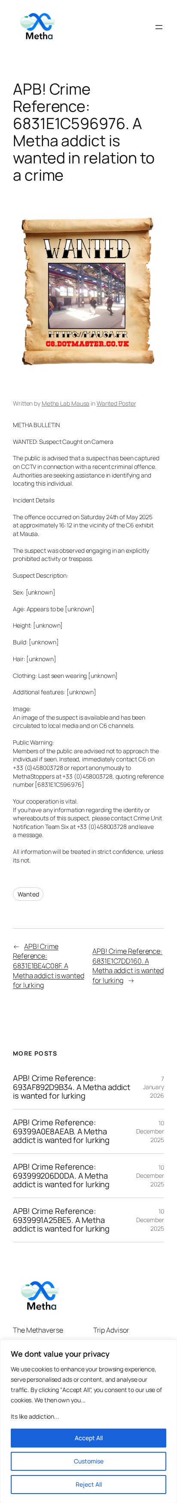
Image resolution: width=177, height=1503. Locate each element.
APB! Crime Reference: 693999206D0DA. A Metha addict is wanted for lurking (61, 1175)
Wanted (28, 894)
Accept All (89, 1438)
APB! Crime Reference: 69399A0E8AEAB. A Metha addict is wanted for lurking (61, 1131)
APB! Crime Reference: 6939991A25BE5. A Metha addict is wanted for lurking (61, 1220)
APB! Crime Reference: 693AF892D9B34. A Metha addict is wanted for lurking (71, 1087)
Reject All (89, 1484)
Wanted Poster (116, 403)
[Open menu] (159, 27)
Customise (89, 1461)
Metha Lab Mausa (66, 403)
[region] (88, 1421)
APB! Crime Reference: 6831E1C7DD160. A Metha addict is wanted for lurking (128, 965)
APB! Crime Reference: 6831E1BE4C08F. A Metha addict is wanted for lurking (48, 966)
